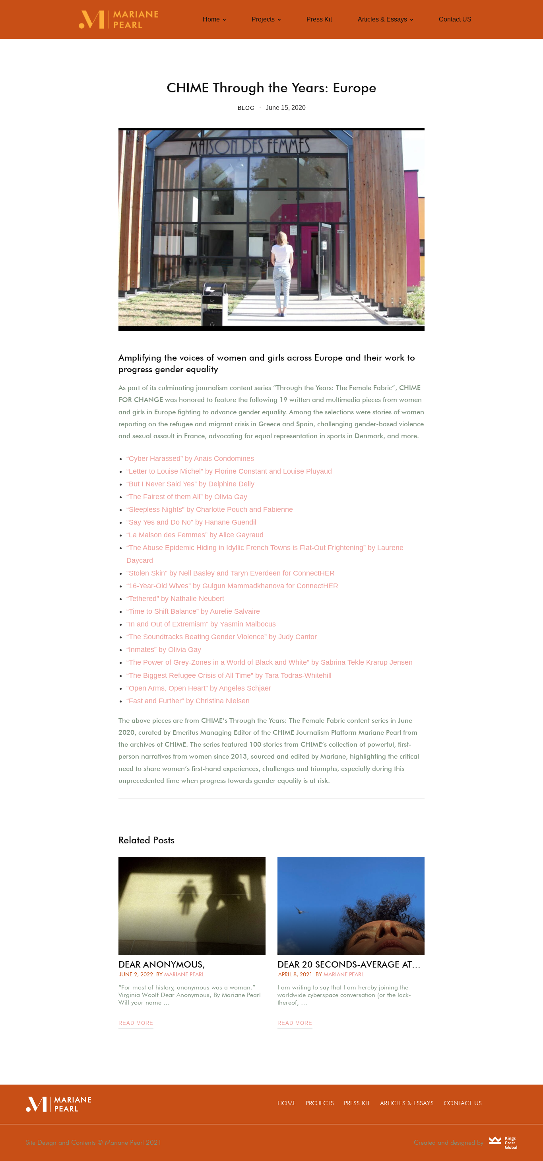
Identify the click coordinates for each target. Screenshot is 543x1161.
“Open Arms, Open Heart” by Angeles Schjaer (198, 688)
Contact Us (463, 1103)
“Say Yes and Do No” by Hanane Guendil (191, 522)
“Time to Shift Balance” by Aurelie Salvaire (193, 611)
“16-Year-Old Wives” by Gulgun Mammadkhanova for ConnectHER (232, 586)
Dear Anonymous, (161, 964)
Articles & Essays (407, 1103)
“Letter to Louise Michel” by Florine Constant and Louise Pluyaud (229, 471)
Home (286, 1103)
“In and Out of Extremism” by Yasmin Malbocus (201, 624)
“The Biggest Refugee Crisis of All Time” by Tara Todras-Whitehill (229, 675)
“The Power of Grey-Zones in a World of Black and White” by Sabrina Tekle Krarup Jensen (269, 662)
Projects (320, 1103)
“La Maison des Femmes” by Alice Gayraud (195, 535)
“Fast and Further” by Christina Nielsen (188, 701)
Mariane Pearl (184, 974)
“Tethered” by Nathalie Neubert (175, 599)
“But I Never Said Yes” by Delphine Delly (190, 484)
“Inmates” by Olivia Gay (163, 650)
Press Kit (357, 1103)
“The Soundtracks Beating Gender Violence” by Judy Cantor (221, 637)
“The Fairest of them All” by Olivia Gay (186, 497)
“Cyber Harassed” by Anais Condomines (190, 458)
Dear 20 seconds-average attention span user (351, 964)
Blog (246, 108)
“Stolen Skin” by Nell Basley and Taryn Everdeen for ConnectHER (230, 573)
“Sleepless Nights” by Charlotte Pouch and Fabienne (209, 509)
